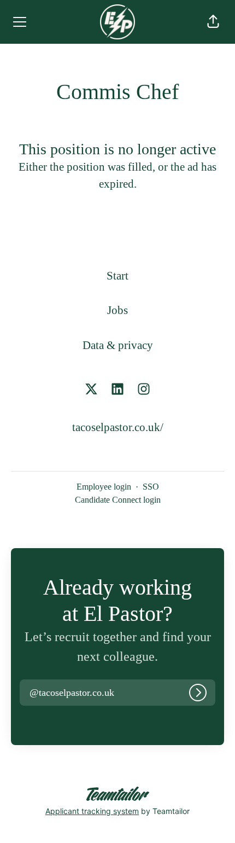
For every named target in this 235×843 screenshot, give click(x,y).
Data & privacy (118, 345)
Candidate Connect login (118, 499)
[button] (213, 22)
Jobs (117, 310)
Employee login (104, 486)
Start (117, 275)
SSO (151, 486)
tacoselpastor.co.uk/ (117, 427)
